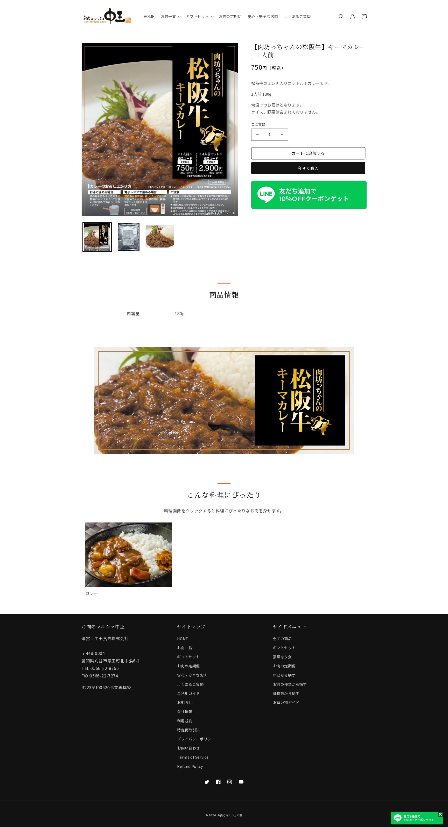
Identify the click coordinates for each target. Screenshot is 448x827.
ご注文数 (258, 124)
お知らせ (184, 702)
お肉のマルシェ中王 (230, 815)
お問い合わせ (188, 748)
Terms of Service (193, 757)
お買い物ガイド (286, 702)
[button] (170, 16)
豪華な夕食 (282, 656)
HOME (182, 638)
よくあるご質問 (190, 684)
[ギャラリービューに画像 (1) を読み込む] (97, 237)
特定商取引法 (188, 729)
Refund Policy (190, 766)
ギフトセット (188, 656)
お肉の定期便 (188, 665)
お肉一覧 (184, 647)
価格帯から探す (286, 693)
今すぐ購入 (308, 168)
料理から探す (284, 675)
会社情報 (184, 711)
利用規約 (184, 720)
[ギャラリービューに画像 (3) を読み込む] (159, 237)
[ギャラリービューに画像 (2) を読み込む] (128, 237)
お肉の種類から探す (290, 684)
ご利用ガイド (188, 693)
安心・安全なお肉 (192, 675)
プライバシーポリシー (196, 738)
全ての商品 (282, 638)
